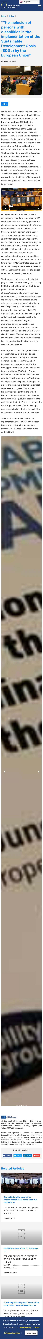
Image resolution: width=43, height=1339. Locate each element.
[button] (40, 5)
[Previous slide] (4, 772)
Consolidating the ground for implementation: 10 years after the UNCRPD (20, 1200)
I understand (31, 1333)
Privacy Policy (25, 1327)
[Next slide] (39, 772)
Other (11, 16)
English (26, 1)
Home (3, 16)
